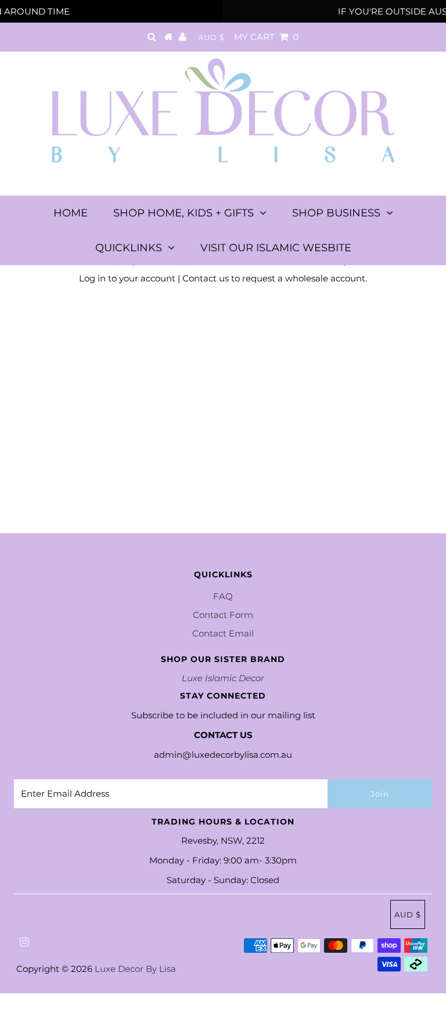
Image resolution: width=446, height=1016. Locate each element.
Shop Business (336, 213)
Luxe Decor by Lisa (135, 968)
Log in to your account (127, 278)
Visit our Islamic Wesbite (275, 247)
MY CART (266, 36)
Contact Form (223, 614)
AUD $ (211, 37)
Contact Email (223, 633)
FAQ (223, 596)
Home (70, 213)
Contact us (205, 278)
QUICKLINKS (128, 247)
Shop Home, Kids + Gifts (183, 213)
